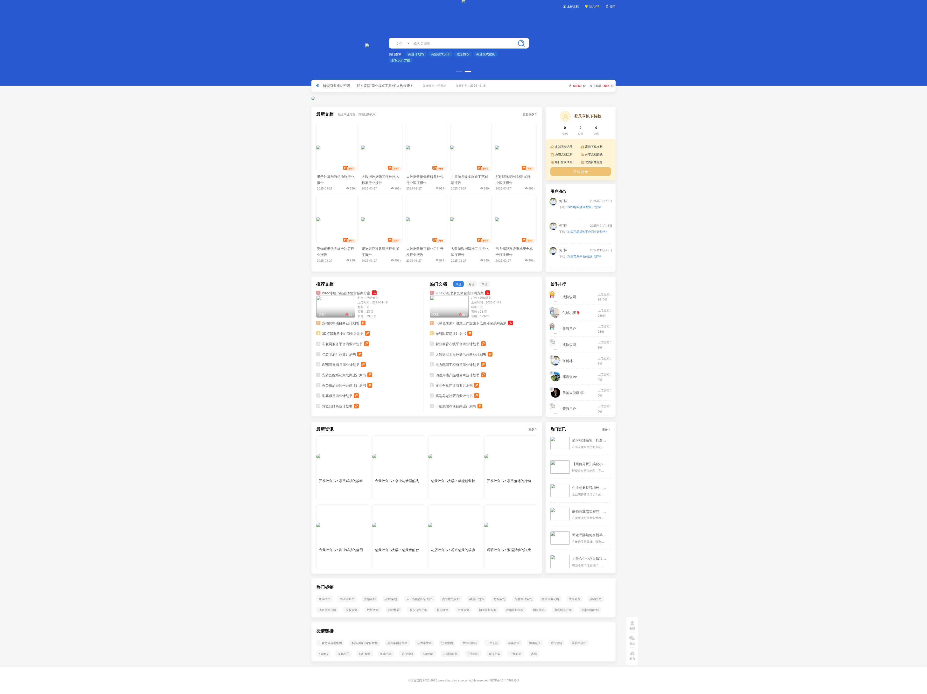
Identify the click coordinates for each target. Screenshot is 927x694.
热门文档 (438, 284)
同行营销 (556, 643)
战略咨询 (574, 599)
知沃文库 (494, 654)
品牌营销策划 (523, 599)
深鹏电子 (343, 654)
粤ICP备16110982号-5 (504, 680)
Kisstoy (323, 654)
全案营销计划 (590, 610)
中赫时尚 (515, 654)
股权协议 (394, 610)
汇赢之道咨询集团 (330, 643)
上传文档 (573, 6)
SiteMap (428, 654)
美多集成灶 (579, 643)
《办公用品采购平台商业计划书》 (586, 231)
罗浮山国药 (470, 643)
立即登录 (580, 171)
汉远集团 (447, 643)
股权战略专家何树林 (364, 643)
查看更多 (528, 114)
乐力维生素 (424, 643)
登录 (613, 6)
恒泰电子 (535, 643)
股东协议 (463, 54)
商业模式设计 (440, 54)
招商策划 (463, 610)
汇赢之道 (386, 654)
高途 (534, 654)
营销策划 (370, 599)
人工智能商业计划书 (420, 599)
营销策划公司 (550, 599)
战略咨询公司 (327, 610)
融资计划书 (476, 599)
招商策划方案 (487, 610)
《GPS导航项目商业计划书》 (584, 207)
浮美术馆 (514, 643)
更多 (531, 429)
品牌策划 (391, 599)
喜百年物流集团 (397, 643)
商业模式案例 (485, 54)
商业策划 (499, 599)
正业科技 (473, 654)
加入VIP (594, 6)
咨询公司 (596, 599)
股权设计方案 (400, 60)
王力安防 (492, 643)
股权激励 (373, 610)
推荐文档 (325, 284)
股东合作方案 (418, 610)
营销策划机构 (514, 610)
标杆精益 (365, 654)
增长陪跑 (539, 610)
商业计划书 (416, 54)
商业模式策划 (451, 599)
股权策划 (351, 610)
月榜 (471, 284)
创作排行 (558, 284)
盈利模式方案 (563, 610)
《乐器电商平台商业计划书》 (584, 256)
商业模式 (324, 599)
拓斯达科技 (450, 654)
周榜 (458, 284)
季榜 (484, 284)
